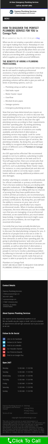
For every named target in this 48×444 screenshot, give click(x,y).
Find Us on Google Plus (15, 355)
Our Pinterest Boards (14, 352)
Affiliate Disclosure (31, 413)
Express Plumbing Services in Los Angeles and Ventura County (13, 407)
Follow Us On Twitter (14, 342)
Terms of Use (7, 413)
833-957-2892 (27, 6)
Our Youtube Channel (14, 349)
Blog (38, 38)
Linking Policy (29, 408)
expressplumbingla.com (9, 299)
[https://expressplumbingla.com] (24, 13)
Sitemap (27, 406)
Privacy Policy (29, 411)
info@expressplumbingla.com (11, 294)
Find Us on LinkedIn (14, 346)
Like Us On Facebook (14, 339)
